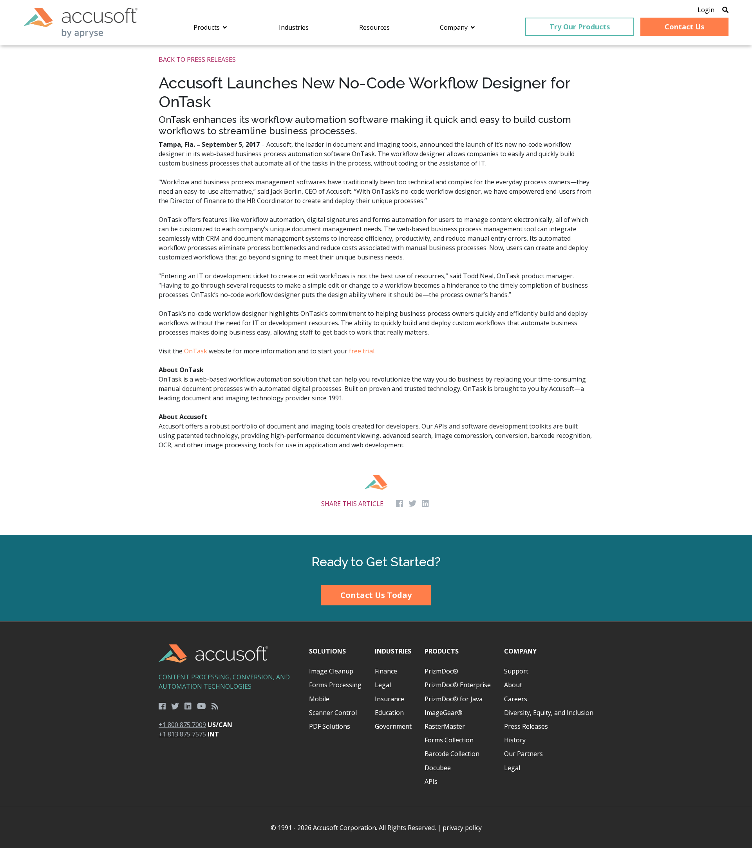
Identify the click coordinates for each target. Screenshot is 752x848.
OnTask (195, 351)
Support (516, 671)
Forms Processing (335, 685)
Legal (383, 685)
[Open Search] (725, 10)
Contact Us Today (376, 595)
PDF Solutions (329, 726)
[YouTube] (201, 706)
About (513, 685)
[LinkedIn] (188, 706)
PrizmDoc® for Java (454, 699)
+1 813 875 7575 (182, 734)
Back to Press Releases (197, 59)
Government (393, 726)
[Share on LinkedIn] (425, 504)
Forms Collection (449, 740)
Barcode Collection (452, 753)
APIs (431, 781)
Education (389, 712)
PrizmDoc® (441, 671)
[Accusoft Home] (80, 23)
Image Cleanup (331, 671)
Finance (386, 671)
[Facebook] (162, 706)
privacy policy (462, 827)
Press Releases (526, 726)
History (515, 740)
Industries (393, 651)
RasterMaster (445, 726)
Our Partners (523, 753)
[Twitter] (175, 706)
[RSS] (215, 706)
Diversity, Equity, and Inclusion (548, 712)
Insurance (389, 699)
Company (520, 651)
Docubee (438, 767)
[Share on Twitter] (412, 504)
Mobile (319, 699)
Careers (515, 699)
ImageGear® (444, 712)
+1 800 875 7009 (182, 724)
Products (442, 651)
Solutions (327, 651)
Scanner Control (333, 712)
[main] (376, 290)
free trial (361, 351)
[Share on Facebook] (399, 504)
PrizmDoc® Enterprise (458, 685)
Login (706, 9)
